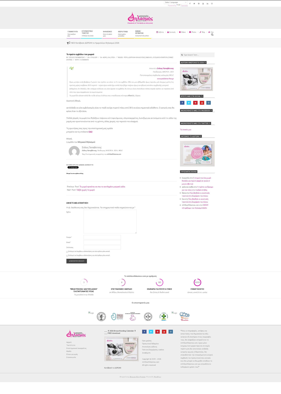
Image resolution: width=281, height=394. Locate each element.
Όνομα (69, 237)
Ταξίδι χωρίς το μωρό (85, 189)
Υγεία (113, 57)
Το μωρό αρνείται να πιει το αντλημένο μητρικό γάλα (102, 186)
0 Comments (84, 60)
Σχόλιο (68, 212)
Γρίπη (126, 57)
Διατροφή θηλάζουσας (136, 57)
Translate (184, 5)
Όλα (109, 57)
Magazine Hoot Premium (137, 377)
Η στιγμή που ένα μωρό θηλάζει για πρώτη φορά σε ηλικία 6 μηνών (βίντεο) (196, 181)
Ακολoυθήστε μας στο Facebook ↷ (196, 111)
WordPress (157, 377)
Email (68, 242)
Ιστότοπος (69, 247)
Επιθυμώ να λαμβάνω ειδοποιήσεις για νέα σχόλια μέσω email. (89, 251)
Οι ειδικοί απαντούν (160, 57)
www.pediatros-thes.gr (165, 78)
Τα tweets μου (185, 129)
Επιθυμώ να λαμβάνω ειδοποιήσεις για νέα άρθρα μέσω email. (89, 255)
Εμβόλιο (149, 57)
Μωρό (105, 57)
